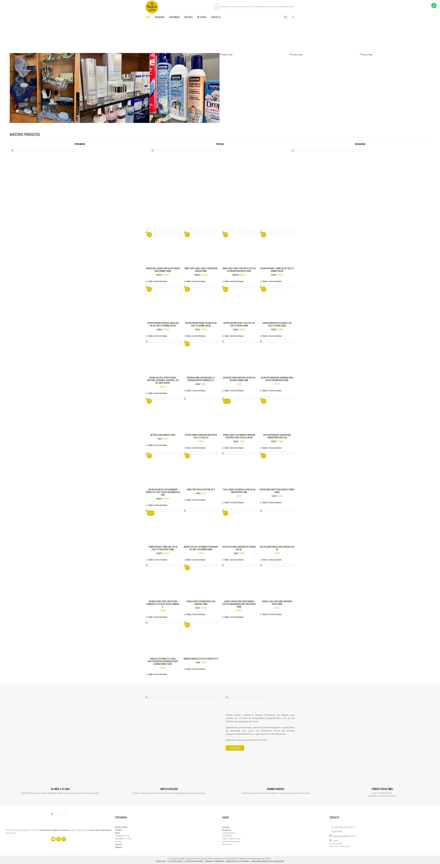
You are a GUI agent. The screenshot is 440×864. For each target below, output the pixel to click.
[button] (156, 281)
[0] (285, 17)
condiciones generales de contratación (267, 861)
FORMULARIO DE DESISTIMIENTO (238, 861)
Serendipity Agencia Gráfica (258, 859)
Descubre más (235, 748)
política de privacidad (194, 861)
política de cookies (175, 861)
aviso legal (161, 861)
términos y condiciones (215, 861)
